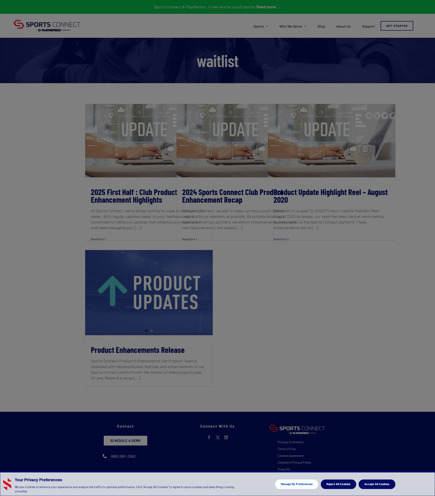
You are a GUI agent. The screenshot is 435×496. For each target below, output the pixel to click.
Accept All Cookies (376, 484)
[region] (217, 483)
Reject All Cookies (338, 484)
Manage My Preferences (297, 484)
